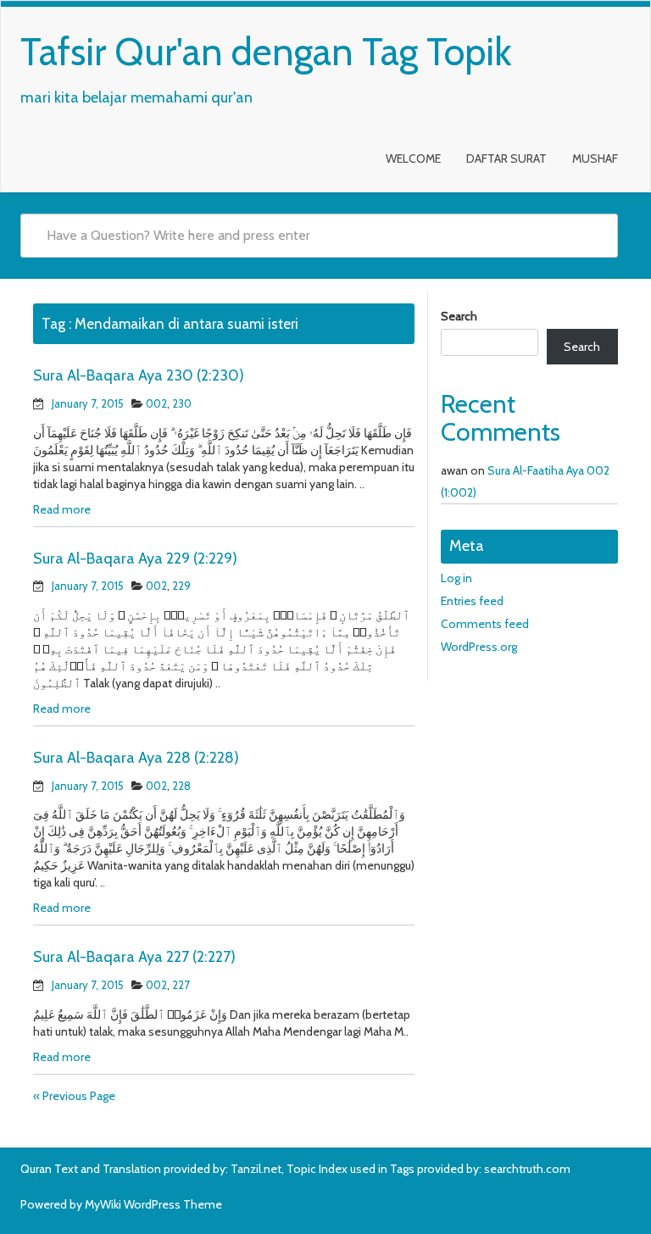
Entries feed (472, 601)
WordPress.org (479, 646)
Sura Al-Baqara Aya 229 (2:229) (135, 558)
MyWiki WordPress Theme (153, 1204)
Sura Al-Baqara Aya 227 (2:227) (134, 957)
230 (182, 403)
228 (181, 785)
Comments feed (485, 623)
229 (181, 585)
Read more (62, 509)
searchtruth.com (527, 1168)
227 (181, 985)
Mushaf (595, 158)
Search (459, 316)
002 (156, 403)
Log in (456, 578)
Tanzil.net (256, 1168)
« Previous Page (74, 1095)
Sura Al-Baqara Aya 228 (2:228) (136, 757)
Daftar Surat (506, 158)
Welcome (413, 158)
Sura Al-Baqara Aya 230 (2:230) (138, 375)
